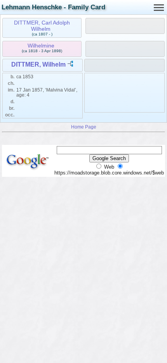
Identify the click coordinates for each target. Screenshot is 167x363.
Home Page (83, 126)
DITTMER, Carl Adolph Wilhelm (42, 25)
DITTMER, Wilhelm (38, 64)
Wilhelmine (41, 45)
